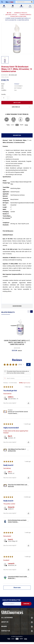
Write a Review (5, 77)
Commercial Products (20, 12)
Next (31, 311)
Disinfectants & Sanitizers (18, 16)
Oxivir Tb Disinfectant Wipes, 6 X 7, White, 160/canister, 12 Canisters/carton (17, 342)
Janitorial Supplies (11, 14)
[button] (23, 364)
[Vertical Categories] (2, 2)
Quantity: (3, 94)
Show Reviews (17, 306)
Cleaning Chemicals (25, 14)
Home (9, 12)
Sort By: (21, 382)
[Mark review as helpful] (28, 403)
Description (17, 135)
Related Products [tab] (8, 312)
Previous (28, 311)
